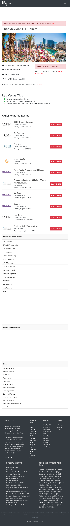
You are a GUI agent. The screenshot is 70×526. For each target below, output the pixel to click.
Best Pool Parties (9, 394)
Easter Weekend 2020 (13, 478)
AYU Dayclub (7, 241)
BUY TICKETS (56, 124)
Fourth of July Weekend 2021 (15, 483)
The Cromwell (15, 74)
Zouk (4, 291)
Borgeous (42, 474)
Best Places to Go (9, 387)
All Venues (6, 381)
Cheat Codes (43, 476)
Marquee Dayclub (9, 270)
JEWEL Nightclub (9, 259)
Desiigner (42, 478)
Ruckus (49, 498)
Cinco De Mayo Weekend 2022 (15, 476)
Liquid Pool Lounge (9, 266)
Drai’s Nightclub (8, 252)
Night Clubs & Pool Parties (12, 237)
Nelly (52, 491)
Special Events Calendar (11, 327)
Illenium (42, 485)
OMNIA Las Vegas (9, 277)
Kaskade (54, 485)
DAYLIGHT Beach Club (11, 245)
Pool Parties (7, 378)
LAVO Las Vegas (8, 263)
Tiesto (56, 502)
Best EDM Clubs (8, 400)
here (52, 23)
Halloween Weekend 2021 (14, 485)
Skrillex (45, 500)
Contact (59, 427)
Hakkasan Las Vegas (10, 256)
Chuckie (50, 476)
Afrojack (60, 469)
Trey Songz (47, 505)
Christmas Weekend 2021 (14, 474)
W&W (49, 507)
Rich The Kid (59, 496)
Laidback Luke (43, 487)
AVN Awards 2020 (12, 467)
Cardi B (57, 474)
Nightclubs (6, 375)
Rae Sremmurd (49, 496)
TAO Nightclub (8, 284)
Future (41, 483)
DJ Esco (48, 478)
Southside (42, 502)
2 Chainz (41, 469)
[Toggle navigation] (65, 3)
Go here (39, 84)
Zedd (53, 507)
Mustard (46, 491)
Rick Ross (43, 498)
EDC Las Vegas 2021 (12, 480)
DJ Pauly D (56, 478)
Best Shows (7, 407)
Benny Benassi (51, 472)
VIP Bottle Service (9, 368)
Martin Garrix (52, 489)
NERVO (57, 491)
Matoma (59, 489)
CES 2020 (9, 469)
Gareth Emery (54, 483)
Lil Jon (51, 487)
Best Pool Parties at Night (12, 404)
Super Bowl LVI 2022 (12, 502)
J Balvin (48, 485)
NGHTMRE (42, 494)
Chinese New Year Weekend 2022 (16, 472)
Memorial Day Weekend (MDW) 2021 (17, 494)
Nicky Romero (51, 494)
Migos (41, 491)
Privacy (59, 429)
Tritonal (54, 505)
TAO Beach (6, 281)
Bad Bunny (42, 472)
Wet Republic (7, 288)
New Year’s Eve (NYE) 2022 (14, 498)
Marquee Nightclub (9, 274)
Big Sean (59, 472)
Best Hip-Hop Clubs (10, 397)
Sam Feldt (56, 498)
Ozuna (59, 494)
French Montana (55, 480)
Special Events (8, 384)
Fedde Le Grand (44, 480)
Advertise (60, 425)
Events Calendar (8, 371)
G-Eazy (46, 483)
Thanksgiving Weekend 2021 (15, 505)
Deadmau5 (58, 476)
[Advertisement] (35, 12)
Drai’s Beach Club (9, 249)
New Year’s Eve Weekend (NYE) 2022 (17, 500)
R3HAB (41, 496)
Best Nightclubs (8, 391)
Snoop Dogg (53, 500)
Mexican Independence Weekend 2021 (18, 496)
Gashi (62, 483)
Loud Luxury (58, 487)
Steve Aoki (50, 502)
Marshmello (42, 489)
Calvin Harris (50, 474)
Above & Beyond (51, 469)
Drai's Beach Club (19, 79)
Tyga (44, 507)
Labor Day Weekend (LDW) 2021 (16, 491)
